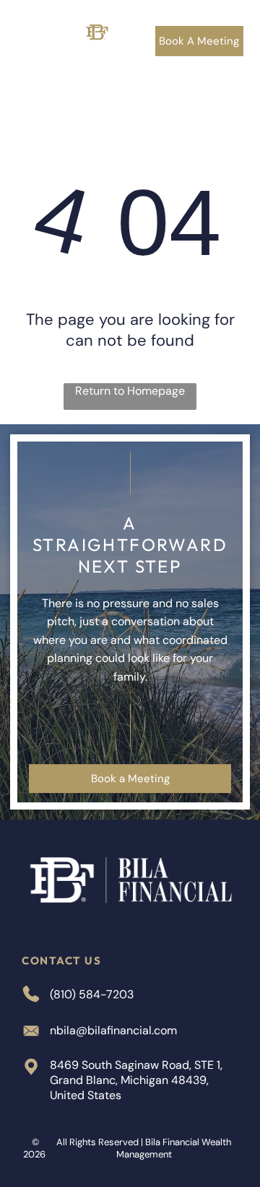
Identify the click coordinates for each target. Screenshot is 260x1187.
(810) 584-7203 (92, 994)
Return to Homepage (130, 390)
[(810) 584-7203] (27, 53)
